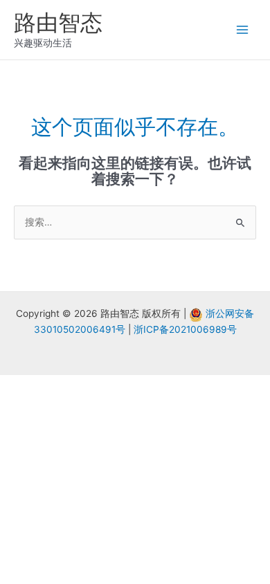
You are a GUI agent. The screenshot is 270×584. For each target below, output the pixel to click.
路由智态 (58, 22)
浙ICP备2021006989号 (185, 329)
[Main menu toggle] (242, 30)
